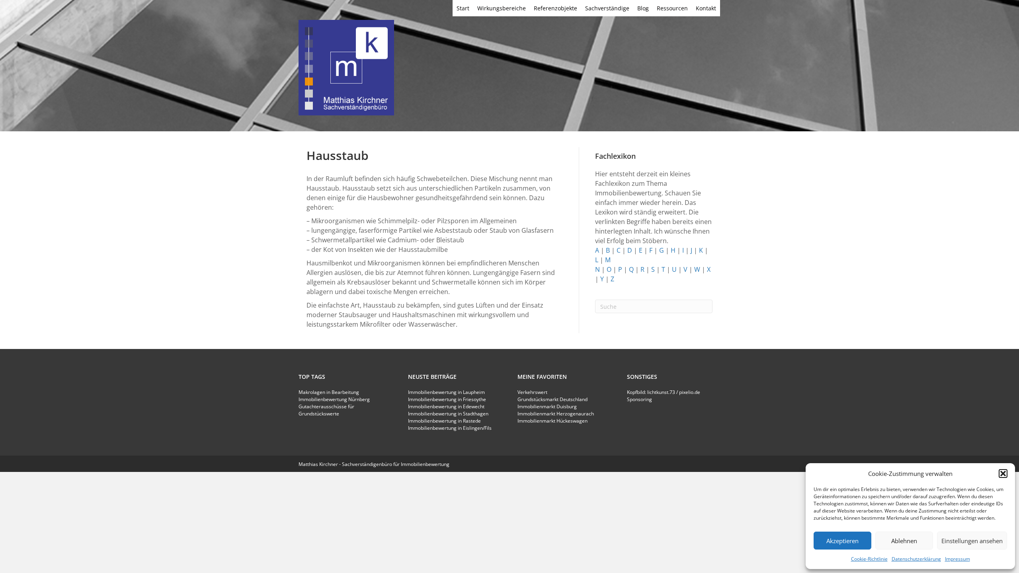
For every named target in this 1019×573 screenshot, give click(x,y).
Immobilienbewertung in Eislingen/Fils (450, 428)
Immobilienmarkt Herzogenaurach (555, 413)
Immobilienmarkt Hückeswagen (552, 420)
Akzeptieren (842, 541)
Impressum (957, 558)
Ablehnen (904, 541)
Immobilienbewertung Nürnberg (334, 399)
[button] (1003, 473)
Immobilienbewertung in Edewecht (446, 406)
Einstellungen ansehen (972, 541)
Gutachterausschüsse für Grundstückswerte (326, 410)
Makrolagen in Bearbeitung (329, 392)
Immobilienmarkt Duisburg (547, 406)
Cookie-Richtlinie (869, 558)
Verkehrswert (532, 392)
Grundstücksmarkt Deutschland (552, 399)
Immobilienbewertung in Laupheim (446, 392)
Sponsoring (639, 399)
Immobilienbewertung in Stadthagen (448, 413)
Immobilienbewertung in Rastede (444, 420)
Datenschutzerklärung (916, 558)
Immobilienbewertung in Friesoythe (447, 399)
